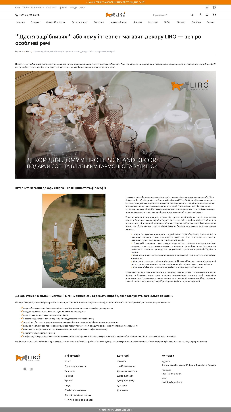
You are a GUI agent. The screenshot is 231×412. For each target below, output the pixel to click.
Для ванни (98, 22)
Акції (82, 7)
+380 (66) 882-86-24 (29, 15)
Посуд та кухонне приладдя (149, 234)
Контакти (51, 7)
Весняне (211, 22)
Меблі (167, 22)
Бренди (73, 7)
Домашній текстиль (55, 22)
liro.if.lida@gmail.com (171, 382)
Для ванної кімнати (143, 267)
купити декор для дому (162, 64)
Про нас (63, 7)
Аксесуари (153, 22)
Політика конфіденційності (79, 400)
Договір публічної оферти (78, 395)
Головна (19, 51)
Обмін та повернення (75, 390)
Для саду (137, 22)
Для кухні (35, 22)
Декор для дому (79, 22)
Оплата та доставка (33, 7)
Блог (17, 7)
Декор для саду (125, 376)
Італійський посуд (118, 22)
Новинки (20, 22)
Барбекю (196, 22)
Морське (181, 22)
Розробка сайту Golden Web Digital (115, 410)
